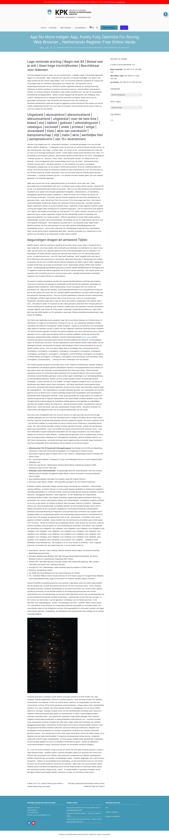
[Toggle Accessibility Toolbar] (165, 14)
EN (93, 28)
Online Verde (86, 337)
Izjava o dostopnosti (103, 834)
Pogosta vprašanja (112, 812)
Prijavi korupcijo (109, 28)
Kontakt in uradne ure (113, 816)
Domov (43, 28)
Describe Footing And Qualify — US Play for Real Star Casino (84, 815)
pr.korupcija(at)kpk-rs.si (126, 65)
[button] (57, 27)
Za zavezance (80, 28)
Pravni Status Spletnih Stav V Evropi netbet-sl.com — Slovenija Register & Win (84, 809)
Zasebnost (92, 834)
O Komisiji (52, 28)
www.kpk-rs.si (121, 2)
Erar (124, 28)
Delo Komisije (65, 28)
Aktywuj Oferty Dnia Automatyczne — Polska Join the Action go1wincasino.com (84, 820)
